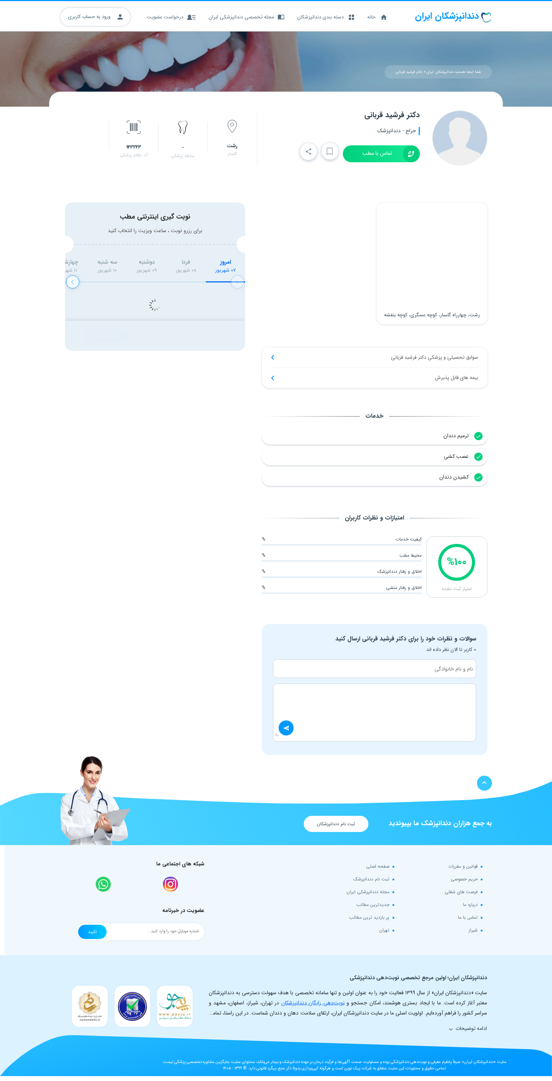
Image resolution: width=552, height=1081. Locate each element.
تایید (92, 931)
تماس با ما (468, 917)
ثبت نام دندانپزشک (371, 879)
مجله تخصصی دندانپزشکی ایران (241, 17)
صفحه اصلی (377, 866)
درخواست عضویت (165, 17)
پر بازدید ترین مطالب (369, 917)
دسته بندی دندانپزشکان (320, 17)
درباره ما (470, 904)
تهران (384, 930)
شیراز (473, 930)
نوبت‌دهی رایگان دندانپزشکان (313, 1003)
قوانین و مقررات (463, 866)
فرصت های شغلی (461, 891)
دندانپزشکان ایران (440, 72)
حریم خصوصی (464, 879)
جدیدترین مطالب (372, 904)
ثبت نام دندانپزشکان (336, 823)
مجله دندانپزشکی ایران (368, 891)
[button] (72, 281)
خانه (371, 17)
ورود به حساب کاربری (90, 17)
